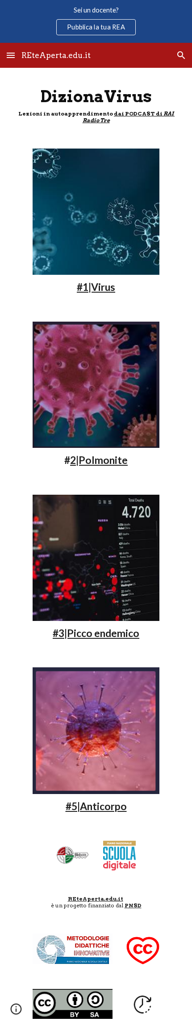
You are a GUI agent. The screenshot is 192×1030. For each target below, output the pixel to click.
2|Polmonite (99, 460)
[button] (10, 55)
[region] (96, 21)
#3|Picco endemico (96, 633)
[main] (96, 103)
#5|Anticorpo (96, 806)
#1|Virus (96, 287)
